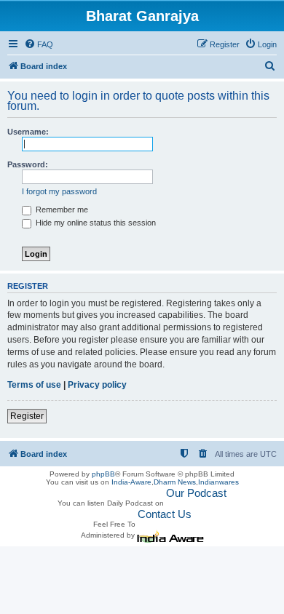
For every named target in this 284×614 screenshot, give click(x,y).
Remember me (60, 209)
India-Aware (131, 482)
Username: (28, 131)
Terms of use (34, 385)
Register (27, 416)
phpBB (103, 474)
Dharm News (175, 482)
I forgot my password (59, 191)
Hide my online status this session (94, 222)
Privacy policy (97, 385)
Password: (27, 164)
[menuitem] (38, 44)
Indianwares (218, 482)
